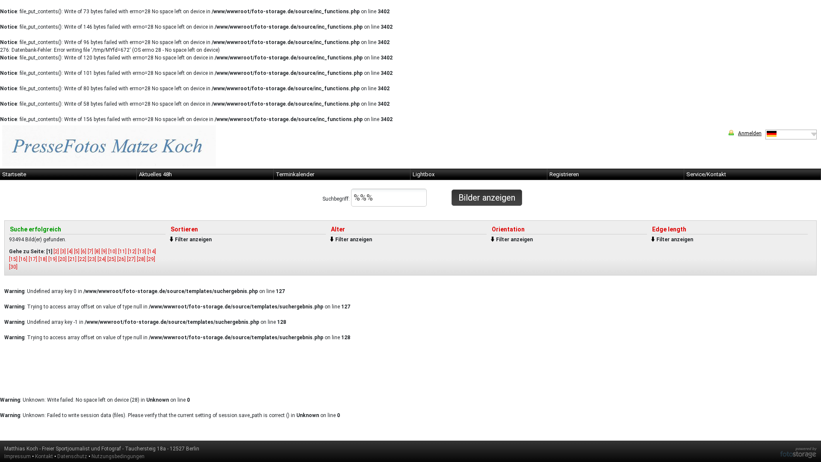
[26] (121, 259)
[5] (77, 252)
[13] (142, 252)
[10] (112, 252)
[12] (132, 252)
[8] (97, 252)
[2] (56, 252)
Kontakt (44, 456)
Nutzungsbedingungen (118, 456)
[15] (13, 259)
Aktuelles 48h (155, 174)
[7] (90, 252)
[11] (122, 252)
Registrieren (564, 174)
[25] (111, 259)
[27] (131, 259)
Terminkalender (295, 174)
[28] (141, 259)
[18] (42, 259)
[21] (72, 259)
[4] (70, 252)
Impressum (17, 456)
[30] (13, 267)
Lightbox (423, 174)
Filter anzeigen (193, 240)
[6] (83, 252)
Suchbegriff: (336, 199)
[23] (92, 259)
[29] (151, 259)
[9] (104, 252)
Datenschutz (72, 456)
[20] (62, 259)
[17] (33, 259)
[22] (82, 259)
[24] (101, 259)
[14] (152, 252)
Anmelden (750, 133)
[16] (23, 259)
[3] (63, 252)
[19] (52, 259)
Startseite (14, 174)
